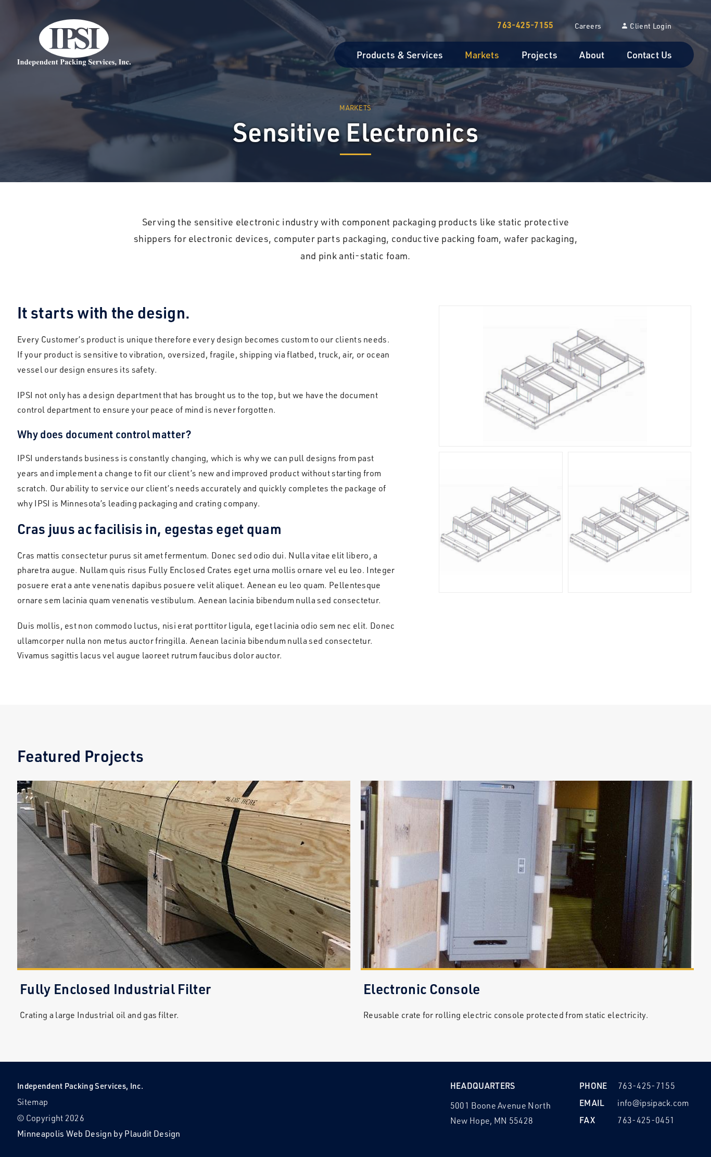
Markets (355, 107)
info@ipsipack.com (653, 1102)
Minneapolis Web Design (64, 1133)
